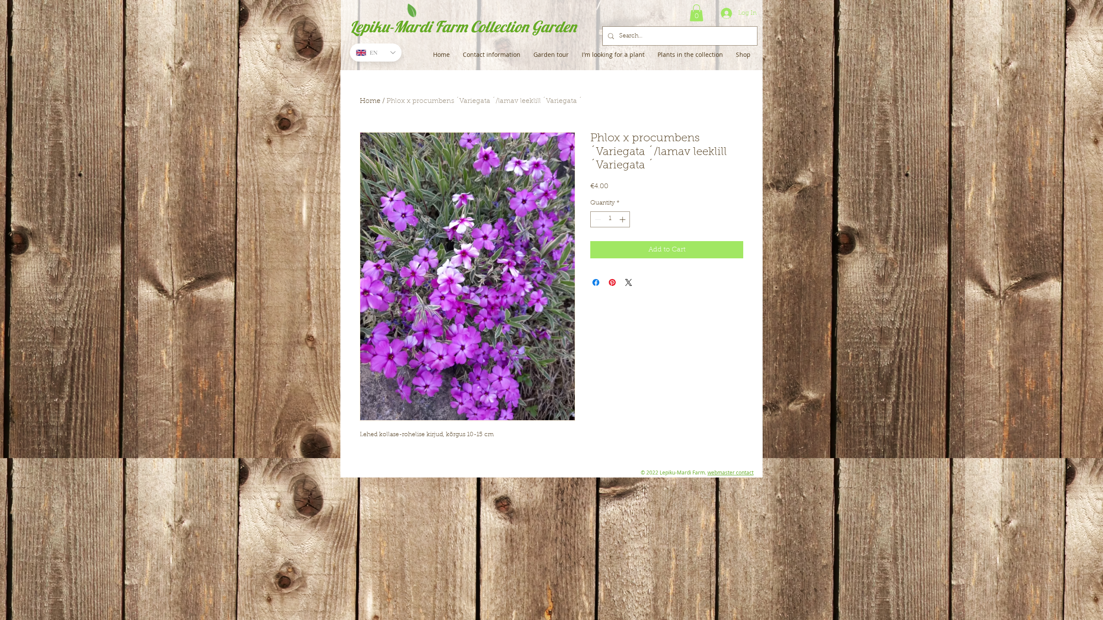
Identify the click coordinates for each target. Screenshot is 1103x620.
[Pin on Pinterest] (612, 282)
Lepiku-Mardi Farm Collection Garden (463, 26)
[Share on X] (628, 282)
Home (370, 101)
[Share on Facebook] (596, 282)
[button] (696, 12)
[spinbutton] (610, 219)
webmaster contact (730, 472)
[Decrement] (597, 219)
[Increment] (623, 219)
